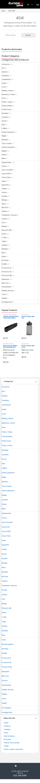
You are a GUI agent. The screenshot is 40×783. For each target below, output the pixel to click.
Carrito (6, 723)
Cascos (4, 166)
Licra (3, 222)
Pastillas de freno (8, 290)
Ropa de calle (6, 230)
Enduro (4, 155)
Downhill (5, 500)
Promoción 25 (6, 272)
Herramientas (6, 287)
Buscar (28, 35)
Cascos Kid (6, 527)
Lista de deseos (9, 736)
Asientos (5, 72)
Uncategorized (7, 302)
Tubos (4, 294)
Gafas (4, 181)
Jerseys (4, 219)
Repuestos (5, 279)
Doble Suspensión (8, 132)
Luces (4, 87)
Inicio (3, 11)
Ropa (3, 204)
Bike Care (5, 283)
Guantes (4, 196)
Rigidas (4, 151)
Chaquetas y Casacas (9, 215)
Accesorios (6, 64)
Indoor (4, 256)
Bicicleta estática (7, 644)
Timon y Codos (7, 445)
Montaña (5, 140)
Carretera (5, 117)
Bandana (5, 572)
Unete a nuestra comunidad (13, 749)
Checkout (7, 726)
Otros (4, 98)
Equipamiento (6, 162)
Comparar (7, 729)
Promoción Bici (7, 275)
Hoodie (4, 590)
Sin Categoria (6, 708)
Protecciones (6, 109)
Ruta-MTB (5, 185)
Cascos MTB (6, 173)
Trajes (4, 241)
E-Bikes (4, 128)
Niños (4, 158)
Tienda (6, 746)
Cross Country (7, 143)
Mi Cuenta (7, 739)
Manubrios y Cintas (8, 94)
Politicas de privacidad (11, 743)
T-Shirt (4, 237)
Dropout (4, 680)
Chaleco (5, 211)
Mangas (4, 200)
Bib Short (5, 207)
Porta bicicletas (7, 106)
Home (6, 733)
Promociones (6, 268)
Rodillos (4, 264)
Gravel (4, 121)
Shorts (4, 234)
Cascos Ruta (6, 177)
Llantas (4, 83)
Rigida (4, 136)
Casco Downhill (7, 170)
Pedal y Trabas (7, 102)
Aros (3, 68)
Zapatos (4, 245)
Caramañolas (6, 79)
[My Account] (33, 4)
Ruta (3, 124)
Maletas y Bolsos (7, 90)
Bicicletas (5, 113)
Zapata (4, 298)
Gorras (4, 192)
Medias (4, 226)
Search (28, 4)
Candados (5, 75)
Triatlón (4, 189)
